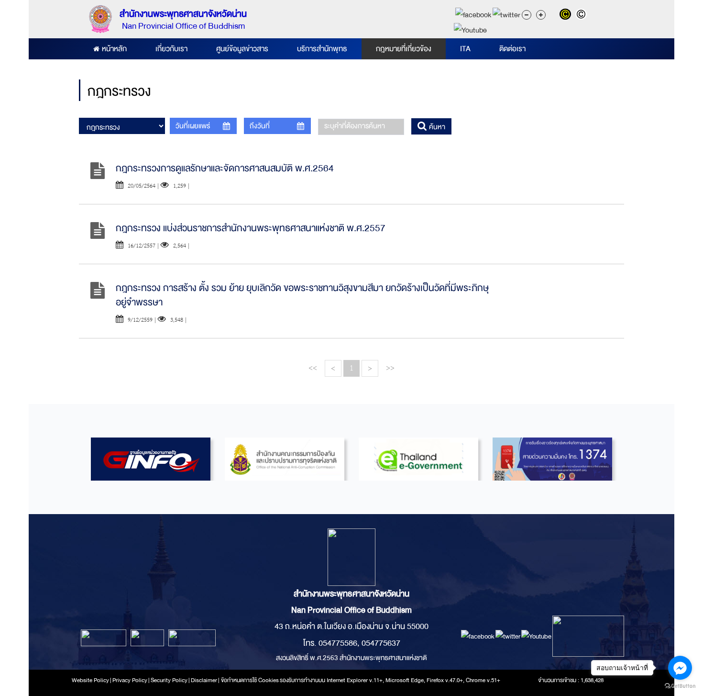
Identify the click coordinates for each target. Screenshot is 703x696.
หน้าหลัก (114, 49)
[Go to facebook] (680, 668)
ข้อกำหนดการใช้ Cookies (250, 680)
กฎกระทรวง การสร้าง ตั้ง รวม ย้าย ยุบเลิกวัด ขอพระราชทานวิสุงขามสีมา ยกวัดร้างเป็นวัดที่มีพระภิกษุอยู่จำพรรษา (302, 295)
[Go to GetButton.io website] (680, 686)
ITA (465, 49)
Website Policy (90, 680)
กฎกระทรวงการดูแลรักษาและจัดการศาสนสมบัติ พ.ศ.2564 (225, 168)
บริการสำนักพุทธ (322, 49)
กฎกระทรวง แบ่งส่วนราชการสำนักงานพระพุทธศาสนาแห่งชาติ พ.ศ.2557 (250, 228)
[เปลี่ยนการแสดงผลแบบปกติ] (582, 15)
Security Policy (169, 680)
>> (390, 368)
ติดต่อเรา (512, 49)
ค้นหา (436, 127)
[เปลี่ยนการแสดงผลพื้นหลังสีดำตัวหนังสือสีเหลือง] (567, 15)
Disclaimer (204, 680)
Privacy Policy (129, 680)
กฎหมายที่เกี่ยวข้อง (403, 49)
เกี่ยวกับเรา (171, 49)
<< (312, 368)
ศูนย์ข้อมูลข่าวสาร (242, 49)
